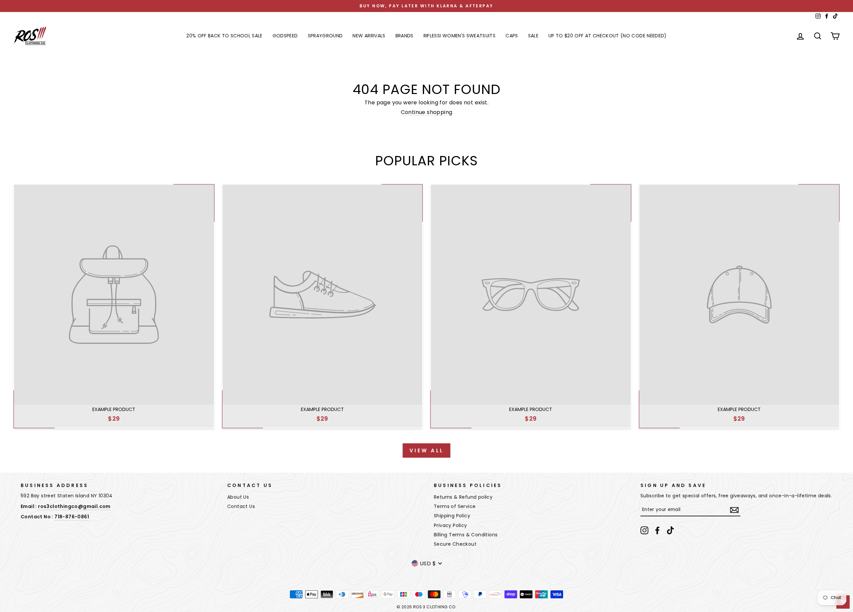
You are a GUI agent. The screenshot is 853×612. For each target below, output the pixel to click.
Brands (405, 35)
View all (427, 450)
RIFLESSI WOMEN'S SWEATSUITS (459, 35)
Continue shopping (426, 112)
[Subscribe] (734, 510)
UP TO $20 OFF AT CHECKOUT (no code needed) (607, 35)
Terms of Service (454, 506)
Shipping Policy (452, 515)
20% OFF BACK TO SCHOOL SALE (224, 35)
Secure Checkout (455, 544)
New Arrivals (369, 35)
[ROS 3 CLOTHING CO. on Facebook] (657, 530)
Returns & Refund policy (463, 497)
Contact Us (241, 506)
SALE (533, 35)
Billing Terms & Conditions (465, 534)
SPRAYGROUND (325, 35)
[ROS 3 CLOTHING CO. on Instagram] (644, 530)
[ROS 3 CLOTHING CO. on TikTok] (670, 530)
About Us (238, 497)
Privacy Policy (450, 525)
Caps (511, 35)
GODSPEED (285, 35)
